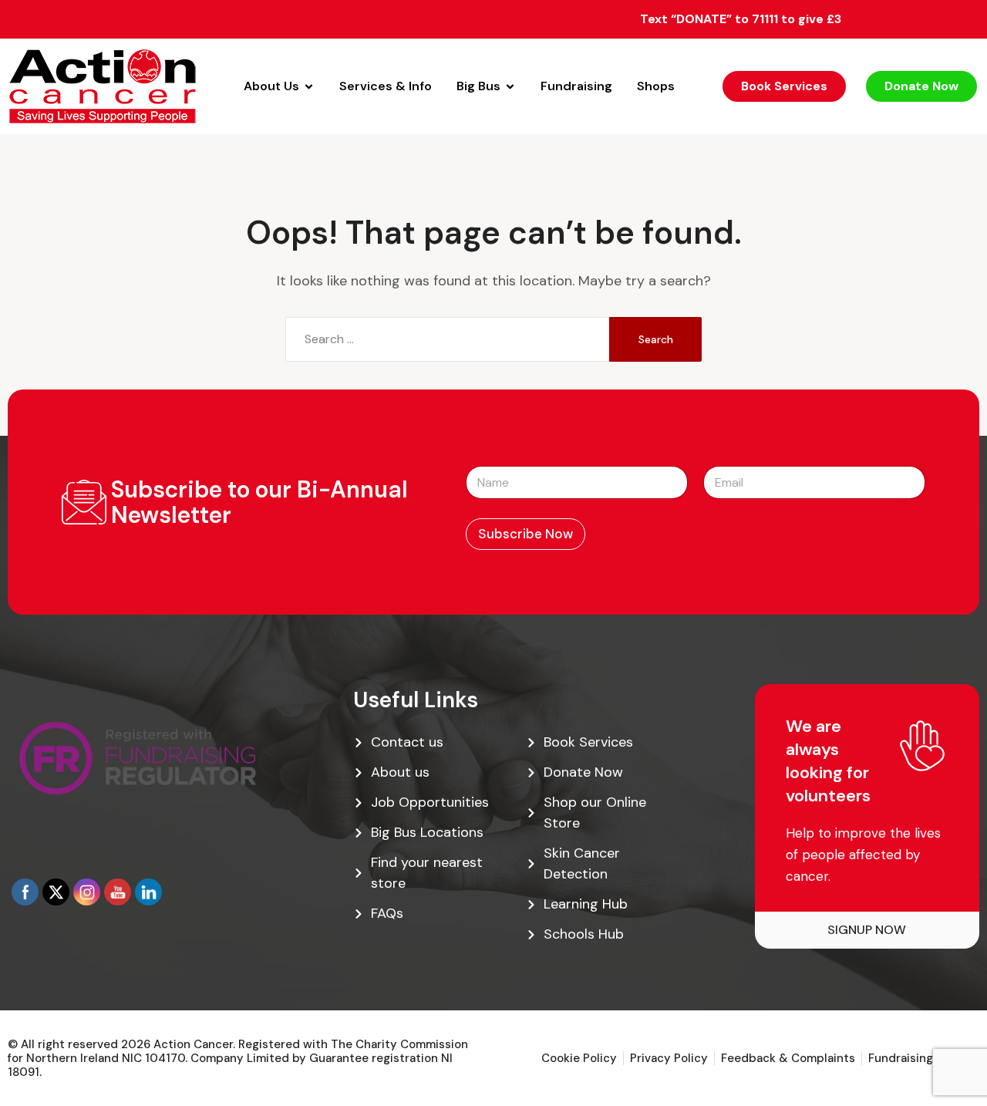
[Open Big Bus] (510, 86)
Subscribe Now (525, 533)
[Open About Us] (309, 86)
